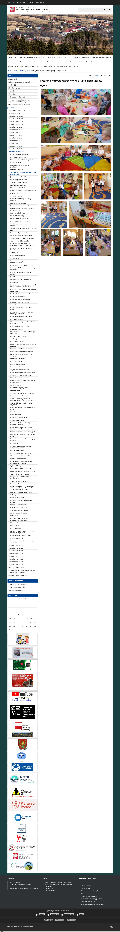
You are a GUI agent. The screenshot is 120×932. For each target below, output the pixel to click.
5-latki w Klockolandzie (17, 420)
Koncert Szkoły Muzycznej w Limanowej (22, 484)
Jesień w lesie (14, 193)
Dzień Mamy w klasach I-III (18, 507)
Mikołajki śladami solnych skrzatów (21, 294)
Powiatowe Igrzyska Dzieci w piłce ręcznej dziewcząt (23, 408)
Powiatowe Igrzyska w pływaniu (20, 299)
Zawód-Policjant (15, 305)
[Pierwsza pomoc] (23, 810)
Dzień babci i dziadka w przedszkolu (21, 349)
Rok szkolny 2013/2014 (16, 138)
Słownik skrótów (86, 885)
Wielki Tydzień (14, 443)
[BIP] (23, 730)
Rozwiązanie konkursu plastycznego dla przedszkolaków (22, 209)
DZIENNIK (49, 57)
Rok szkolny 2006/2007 (16, 119)
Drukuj (105, 75)
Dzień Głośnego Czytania (18, 203)
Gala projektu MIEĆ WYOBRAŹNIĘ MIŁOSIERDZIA (20, 477)
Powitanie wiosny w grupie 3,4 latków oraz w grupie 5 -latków (23, 381)
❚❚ (10, 51)
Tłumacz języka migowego (17, 584)
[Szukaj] (105, 10)
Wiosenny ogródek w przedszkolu (20, 375)
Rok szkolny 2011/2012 (16, 132)
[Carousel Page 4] (30, 51)
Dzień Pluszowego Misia (17, 277)
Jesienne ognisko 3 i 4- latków (19, 177)
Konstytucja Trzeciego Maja (18, 417)
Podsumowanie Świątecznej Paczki (21, 316)
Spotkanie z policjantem (17, 188)
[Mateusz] (23, 658)
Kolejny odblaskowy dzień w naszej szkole (23, 190)
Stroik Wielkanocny (16, 415)
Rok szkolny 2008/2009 (16, 124)
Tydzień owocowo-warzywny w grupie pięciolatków (23, 173)
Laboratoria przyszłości (94, 62)
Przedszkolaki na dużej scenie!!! (19, 326)
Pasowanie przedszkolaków (18, 179)
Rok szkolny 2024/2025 (16, 559)
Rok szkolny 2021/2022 (16, 551)
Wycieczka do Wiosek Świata (19, 221)
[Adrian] (23, 669)
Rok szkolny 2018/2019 (16, 152)
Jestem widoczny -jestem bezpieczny (21, 265)
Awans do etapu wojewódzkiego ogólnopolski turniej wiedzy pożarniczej (22, 399)
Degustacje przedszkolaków (18, 396)
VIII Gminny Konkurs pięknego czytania (22, 393)
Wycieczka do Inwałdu (17, 523)
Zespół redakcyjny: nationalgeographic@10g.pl (24, 888)
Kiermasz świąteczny (16, 319)
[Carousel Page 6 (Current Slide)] (33, 51)
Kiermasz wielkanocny (17, 450)
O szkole (75, 57)
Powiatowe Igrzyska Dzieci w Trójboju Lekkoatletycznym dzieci (22, 532)
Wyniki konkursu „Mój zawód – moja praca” (21, 308)
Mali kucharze (14, 282)
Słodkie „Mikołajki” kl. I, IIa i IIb (19, 302)
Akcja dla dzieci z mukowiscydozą (20, 279)
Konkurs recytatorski (16, 367)
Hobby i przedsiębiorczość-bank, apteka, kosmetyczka (22, 268)
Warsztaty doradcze (16, 196)
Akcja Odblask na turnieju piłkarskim (21, 235)
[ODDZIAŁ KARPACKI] (23, 851)
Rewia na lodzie (15, 390)
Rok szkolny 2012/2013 (16, 135)
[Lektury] (23, 822)
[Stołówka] (23, 645)
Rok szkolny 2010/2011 (16, 130)
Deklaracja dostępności (18, 2)
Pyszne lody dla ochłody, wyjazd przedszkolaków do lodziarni (20, 519)
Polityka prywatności (15, 590)
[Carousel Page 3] (28, 51)
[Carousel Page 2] (26, 51)
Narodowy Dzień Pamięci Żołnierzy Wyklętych (21, 355)
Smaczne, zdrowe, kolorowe (19, 182)
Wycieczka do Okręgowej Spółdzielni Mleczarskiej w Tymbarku (21, 462)
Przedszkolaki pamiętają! (17, 255)
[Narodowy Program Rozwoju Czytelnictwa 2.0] (23, 720)
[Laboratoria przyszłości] (23, 770)
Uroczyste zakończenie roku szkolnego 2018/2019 (22, 542)
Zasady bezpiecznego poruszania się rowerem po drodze (21, 261)
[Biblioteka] (23, 832)
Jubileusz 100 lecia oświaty (17, 111)
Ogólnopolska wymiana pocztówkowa (21, 466)
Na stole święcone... (16, 412)
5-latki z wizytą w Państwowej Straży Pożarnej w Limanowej (21, 313)
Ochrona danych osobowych (89, 891)
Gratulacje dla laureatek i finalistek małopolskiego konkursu (20, 447)
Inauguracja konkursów (17, 329)
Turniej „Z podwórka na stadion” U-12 (21, 241)
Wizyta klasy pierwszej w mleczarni (20, 468)
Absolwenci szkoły (14, 113)
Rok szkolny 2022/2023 (16, 553)
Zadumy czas (14, 252)
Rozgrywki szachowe (16, 170)
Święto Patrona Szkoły (17, 216)
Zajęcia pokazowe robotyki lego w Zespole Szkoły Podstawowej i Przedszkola (23, 286)
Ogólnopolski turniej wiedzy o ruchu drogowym (21, 404)
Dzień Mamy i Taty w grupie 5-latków (21, 492)
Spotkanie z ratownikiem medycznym (21, 160)
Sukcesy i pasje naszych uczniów (30, 57)
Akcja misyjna (14, 258)
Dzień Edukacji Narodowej (18, 185)
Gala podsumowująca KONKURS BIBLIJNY (23, 471)
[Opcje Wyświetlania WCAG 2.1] (109, 10)
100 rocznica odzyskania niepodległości (22, 238)
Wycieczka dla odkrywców (18, 459)
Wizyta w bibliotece (16, 361)
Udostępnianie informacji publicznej (91, 899)
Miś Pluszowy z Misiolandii (18, 157)
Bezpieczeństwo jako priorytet (19, 206)
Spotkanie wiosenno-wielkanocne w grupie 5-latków (23, 439)
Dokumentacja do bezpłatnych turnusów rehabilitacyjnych (28, 62)
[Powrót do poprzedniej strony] (110, 75)
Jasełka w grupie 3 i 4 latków (18, 336)
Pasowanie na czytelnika (17, 364)
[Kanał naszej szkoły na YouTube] (23, 701)
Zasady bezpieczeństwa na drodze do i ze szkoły (23, 229)
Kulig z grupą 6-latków (17, 342)
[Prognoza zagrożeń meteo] (23, 785)
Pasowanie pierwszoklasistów (19, 218)
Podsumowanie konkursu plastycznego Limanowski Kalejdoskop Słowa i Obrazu (22, 428)
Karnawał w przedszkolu (17, 359)
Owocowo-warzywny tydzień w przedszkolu (19, 166)
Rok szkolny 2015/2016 (16, 143)
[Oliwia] (23, 690)
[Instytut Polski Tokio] (23, 842)
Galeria (80, 62)
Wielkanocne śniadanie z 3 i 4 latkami (21, 456)
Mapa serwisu (30, 2)
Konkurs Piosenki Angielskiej (18, 505)
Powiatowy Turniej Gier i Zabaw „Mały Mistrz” (22, 249)
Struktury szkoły (62, 57)
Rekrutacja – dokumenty (101, 57)
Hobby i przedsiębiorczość (18, 213)
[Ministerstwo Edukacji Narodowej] (23, 859)
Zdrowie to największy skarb (19, 513)
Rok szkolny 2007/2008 (16, 121)
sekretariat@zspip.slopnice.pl (22, 884)
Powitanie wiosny (15, 385)
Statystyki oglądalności (88, 901)
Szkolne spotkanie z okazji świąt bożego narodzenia (22, 332)
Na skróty (85, 57)
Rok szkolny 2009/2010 (16, 127)
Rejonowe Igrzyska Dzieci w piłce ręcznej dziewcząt (22, 435)
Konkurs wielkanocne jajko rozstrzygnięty (22, 432)
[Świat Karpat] (23, 870)
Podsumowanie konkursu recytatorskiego (23, 372)
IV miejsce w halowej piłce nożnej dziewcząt (20, 199)
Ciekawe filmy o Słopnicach (66, 66)
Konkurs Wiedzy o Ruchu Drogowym (21, 233)
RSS (9, 2)
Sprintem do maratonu (17, 497)
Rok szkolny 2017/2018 (16, 149)
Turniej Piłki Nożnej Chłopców (19, 481)
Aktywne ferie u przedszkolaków (20, 370)
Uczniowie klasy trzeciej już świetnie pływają (21, 501)
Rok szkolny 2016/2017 (16, 146)
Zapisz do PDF (95, 75)
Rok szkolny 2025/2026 (16, 562)
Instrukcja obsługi (86, 888)
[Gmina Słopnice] (23, 750)
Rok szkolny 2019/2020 (16, 545)
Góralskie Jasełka (15, 339)
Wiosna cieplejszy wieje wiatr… (19, 388)
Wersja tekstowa (40, 2)
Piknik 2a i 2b (14, 516)
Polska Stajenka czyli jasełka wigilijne (21, 351)
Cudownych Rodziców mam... (19, 495)
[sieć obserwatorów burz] (23, 797)
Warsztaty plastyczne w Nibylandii (20, 378)
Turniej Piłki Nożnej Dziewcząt (19, 474)
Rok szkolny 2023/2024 (16, 556)
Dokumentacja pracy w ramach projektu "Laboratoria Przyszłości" (31, 66)
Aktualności (12, 57)
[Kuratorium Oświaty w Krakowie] (23, 761)
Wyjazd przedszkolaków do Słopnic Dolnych (21, 273)
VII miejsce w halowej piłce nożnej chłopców (20, 225)
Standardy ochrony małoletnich (63, 62)
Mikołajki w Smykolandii (17, 296)
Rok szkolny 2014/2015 (16, 141)
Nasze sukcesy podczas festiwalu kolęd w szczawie (23, 345)
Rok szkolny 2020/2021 (16, 548)
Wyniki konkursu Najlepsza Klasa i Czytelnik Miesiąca (23, 322)
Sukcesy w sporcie (15, 162)
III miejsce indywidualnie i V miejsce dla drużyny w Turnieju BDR (22, 423)
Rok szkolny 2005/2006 (16, 116)
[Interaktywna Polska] (111, 927)
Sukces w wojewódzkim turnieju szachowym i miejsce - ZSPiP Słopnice (22, 244)
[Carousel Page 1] (24, 51)
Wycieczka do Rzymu (16, 538)
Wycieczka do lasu (15, 528)
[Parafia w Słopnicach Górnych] (23, 736)
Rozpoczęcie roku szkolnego (19, 154)
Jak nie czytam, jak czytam (18, 525)
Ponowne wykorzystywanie (89, 896)
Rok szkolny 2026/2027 (16, 564)
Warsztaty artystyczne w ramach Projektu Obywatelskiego (23, 290)
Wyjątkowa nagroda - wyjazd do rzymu (22, 487)
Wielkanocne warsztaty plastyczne (20, 453)
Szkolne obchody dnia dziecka (19, 510)
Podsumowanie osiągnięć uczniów (20, 535)
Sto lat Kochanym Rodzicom (19, 489)
